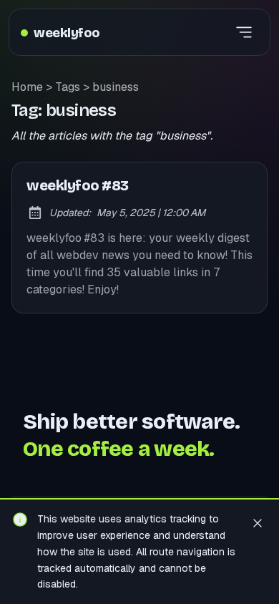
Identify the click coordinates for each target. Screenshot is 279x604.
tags (67, 86)
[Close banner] (258, 522)
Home (27, 86)
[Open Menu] (244, 32)
